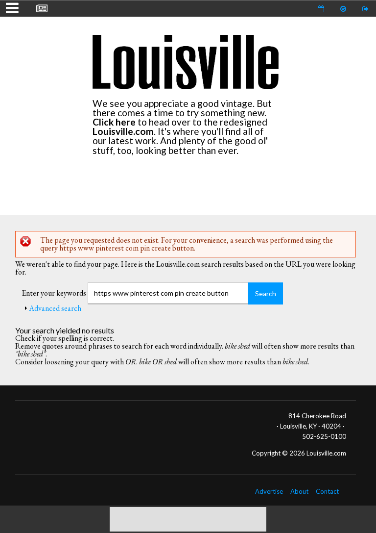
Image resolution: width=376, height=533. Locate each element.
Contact (327, 491)
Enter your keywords (55, 293)
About (299, 491)
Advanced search (55, 308)
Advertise (269, 491)
